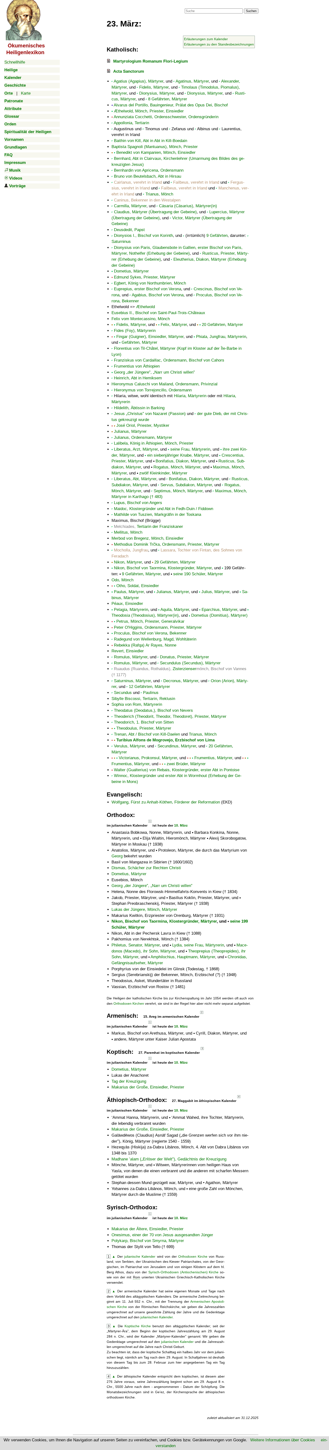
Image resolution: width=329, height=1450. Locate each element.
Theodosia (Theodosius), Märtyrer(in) (145, 615)
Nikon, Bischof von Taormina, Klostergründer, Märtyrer (163, 568)
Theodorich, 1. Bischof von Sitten (144, 722)
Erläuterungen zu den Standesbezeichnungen (219, 44)
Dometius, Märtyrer (131, 271)
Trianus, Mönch (159, 194)
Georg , (153, 372)
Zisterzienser (184, 669)
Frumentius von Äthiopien (137, 366)
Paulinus (150, 692)
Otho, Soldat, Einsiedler (137, 585)
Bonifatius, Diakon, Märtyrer (181, 461)
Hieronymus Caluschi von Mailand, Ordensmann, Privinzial (164, 384)
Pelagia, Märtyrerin (131, 609)
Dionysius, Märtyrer (157, 93)
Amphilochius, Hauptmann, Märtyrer (183, 957)
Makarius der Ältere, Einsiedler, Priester (148, 1229)
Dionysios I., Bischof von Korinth (143, 235)
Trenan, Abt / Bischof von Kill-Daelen (147, 734)
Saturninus (121, 241)
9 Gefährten (217, 235)
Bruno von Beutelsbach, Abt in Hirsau (147, 176)
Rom (136, 1277)
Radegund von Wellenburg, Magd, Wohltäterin (155, 639)
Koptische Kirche (138, 1326)
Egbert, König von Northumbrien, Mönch (150, 283)
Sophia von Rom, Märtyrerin (137, 704)
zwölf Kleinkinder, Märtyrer (163, 473)
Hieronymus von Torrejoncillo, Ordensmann (153, 390)
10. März (181, 825)
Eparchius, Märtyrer (219, 609)
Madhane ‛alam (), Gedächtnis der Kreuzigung (169, 1159)
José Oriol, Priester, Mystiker (142, 425)
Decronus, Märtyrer (180, 681)
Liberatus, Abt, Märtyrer (135, 479)
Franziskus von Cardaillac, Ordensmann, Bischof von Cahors (169, 360)
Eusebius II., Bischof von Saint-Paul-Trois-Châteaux (158, 313)
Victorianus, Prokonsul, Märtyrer (148, 758)
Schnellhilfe (14, 62)
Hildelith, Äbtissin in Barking (139, 408)
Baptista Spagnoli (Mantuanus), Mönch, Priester (155, 146)
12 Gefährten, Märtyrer (149, 686)
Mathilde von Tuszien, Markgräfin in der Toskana (157, 514)
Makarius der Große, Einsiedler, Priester (148, 1087)
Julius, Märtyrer (215, 591)
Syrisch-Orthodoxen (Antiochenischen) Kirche (183, 1272)
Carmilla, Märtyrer (130, 206)
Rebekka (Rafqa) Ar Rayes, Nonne (145, 645)
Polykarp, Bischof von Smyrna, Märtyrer (148, 1240)
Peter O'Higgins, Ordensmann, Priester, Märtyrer (158, 627)
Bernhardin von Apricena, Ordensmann (149, 170)
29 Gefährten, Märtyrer (175, 562)
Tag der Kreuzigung (129, 1081)
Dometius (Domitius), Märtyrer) (219, 615)
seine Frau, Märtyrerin (190, 449)
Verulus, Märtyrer (129, 746)
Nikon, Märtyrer (128, 562)
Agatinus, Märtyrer (192, 81)
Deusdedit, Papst (129, 229)
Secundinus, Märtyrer (177, 746)
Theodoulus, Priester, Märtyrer (143, 728)
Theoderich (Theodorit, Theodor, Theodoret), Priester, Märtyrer (170, 716)
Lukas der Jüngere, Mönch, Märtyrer (144, 909)
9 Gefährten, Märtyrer (141, 574)
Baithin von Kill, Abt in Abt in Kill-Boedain (150, 140)
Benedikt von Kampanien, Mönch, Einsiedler (156, 152)
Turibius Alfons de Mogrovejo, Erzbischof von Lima (165, 740)
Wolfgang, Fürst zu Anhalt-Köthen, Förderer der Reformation (166, 802)
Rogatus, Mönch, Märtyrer (176, 467)
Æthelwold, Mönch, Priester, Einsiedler (149, 111)
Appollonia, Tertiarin (131, 123)
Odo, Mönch (122, 580)
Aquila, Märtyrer (174, 609)
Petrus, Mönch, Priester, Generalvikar (150, 621)
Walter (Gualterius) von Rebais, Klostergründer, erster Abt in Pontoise (176, 770)
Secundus (123, 692)
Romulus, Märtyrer (130, 657)
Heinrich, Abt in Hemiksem (138, 378)
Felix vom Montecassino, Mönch (141, 319)
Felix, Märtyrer (174, 324)
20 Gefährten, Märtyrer (222, 324)
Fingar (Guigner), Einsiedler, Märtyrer (150, 336)
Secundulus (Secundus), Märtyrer (190, 663)
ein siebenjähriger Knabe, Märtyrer (178, 455)
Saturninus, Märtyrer (132, 681)
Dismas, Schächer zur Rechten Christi (146, 868)
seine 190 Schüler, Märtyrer (198, 574)
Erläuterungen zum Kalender (206, 39)
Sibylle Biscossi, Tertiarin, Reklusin (143, 698)
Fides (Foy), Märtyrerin (135, 330)
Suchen (251, 11)
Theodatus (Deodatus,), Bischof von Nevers (153, 710)
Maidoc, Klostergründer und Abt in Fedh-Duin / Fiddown (163, 508)
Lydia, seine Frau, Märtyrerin (198, 945)
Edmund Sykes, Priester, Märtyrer (144, 277)
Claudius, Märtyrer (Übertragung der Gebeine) (155, 212)
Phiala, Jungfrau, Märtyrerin (221, 336)
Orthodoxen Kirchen (128, 1003)
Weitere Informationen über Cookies (282, 1440)
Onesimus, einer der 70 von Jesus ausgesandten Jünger (162, 1235)
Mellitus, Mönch (128, 532)
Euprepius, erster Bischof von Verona (147, 289)
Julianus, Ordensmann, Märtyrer (143, 437)
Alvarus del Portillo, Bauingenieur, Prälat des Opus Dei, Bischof (171, 105)
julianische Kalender (139, 1256)
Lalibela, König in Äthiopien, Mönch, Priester (153, 443)
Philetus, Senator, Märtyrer (136, 945)
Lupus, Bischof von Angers (138, 502)
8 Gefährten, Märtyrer (167, 99)
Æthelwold (145, 306)
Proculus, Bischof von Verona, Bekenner (150, 633)
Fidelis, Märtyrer (154, 87)
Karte (26, 93)
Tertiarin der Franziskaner (160, 526)
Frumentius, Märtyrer (213, 758)
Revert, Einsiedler (128, 651)
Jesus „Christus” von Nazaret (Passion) (150, 413)
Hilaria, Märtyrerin (190, 396)
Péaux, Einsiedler (127, 603)
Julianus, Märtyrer (130, 431)
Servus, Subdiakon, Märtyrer (186, 485)
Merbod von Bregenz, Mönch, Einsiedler (148, 538)
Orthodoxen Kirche (192, 1256)
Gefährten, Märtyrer (139, 342)
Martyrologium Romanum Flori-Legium (150, 61)
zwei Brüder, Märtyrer (186, 764)
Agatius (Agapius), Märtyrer (138, 81)
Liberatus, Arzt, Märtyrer (136, 449)
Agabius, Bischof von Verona (158, 295)
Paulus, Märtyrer (129, 591)
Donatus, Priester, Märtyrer (184, 657)
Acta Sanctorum (128, 71)
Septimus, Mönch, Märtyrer (178, 491)
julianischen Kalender (156, 1317)
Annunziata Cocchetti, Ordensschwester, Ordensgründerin (166, 117)
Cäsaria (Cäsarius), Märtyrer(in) (188, 206)
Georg (117, 856)
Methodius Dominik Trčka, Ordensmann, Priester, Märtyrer (166, 544)
